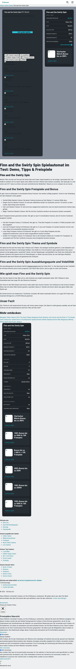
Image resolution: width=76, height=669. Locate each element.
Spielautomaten (32, 266)
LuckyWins (6, 551)
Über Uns (6, 522)
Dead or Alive (7, 574)
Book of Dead (7, 567)
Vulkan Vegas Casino (9, 554)
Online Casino (7, 536)
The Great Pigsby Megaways (29, 317)
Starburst (6, 571)
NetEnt (70, 18)
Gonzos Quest (7, 576)
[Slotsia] (7, 2)
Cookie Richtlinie (8, 587)
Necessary (5, 634)
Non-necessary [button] (5, 648)
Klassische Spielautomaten (33, 319)
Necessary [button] (3, 632)
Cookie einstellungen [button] (59, 598)
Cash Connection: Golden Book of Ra (12, 319)
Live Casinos (7, 545)
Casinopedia (7, 529)
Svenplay (6, 560)
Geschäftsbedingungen (10, 525)
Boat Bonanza (44, 317)
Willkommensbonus (9, 538)
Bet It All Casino (8, 556)
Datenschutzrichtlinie (10, 585)
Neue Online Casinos (9, 542)
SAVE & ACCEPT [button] (5, 659)
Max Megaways (63, 319)
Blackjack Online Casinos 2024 (10, 317)
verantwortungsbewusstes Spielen (29, 580)
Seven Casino (7, 558)
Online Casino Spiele (6, 5)
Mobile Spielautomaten (50, 319)
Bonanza (5, 569)
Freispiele (6, 540)
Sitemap (5, 527)
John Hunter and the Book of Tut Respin (62, 317)
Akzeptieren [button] (4, 603)
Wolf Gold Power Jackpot (13, 322)
